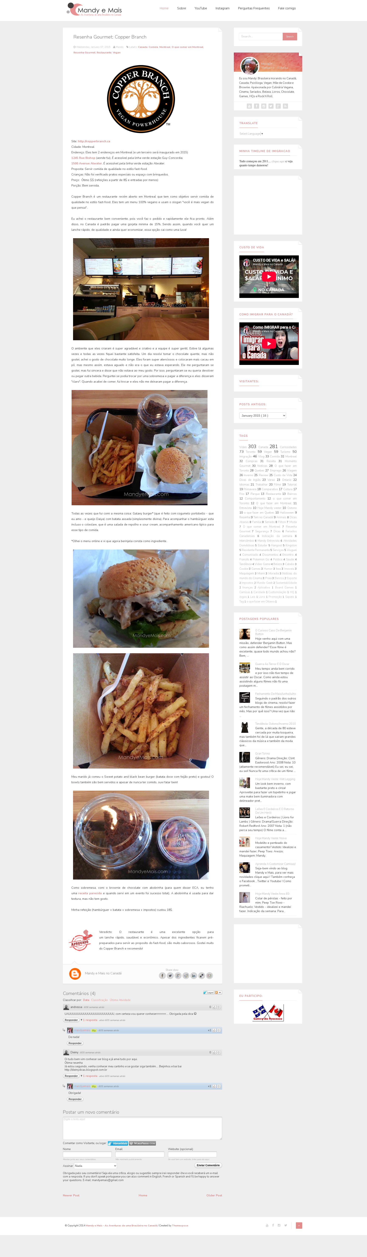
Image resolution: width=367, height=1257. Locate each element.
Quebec (260, 471)
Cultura (288, 489)
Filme (278, 485)
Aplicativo (265, 587)
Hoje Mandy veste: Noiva (271, 838)
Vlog (261, 456)
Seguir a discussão (218, 992)
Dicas (278, 531)
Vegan (116, 52)
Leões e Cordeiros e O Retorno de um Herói (274, 811)
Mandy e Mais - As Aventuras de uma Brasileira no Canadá (122, 1225)
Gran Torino (262, 754)
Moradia (274, 573)
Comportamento (256, 499)
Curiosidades (288, 447)
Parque (256, 494)
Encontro (288, 555)
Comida (153, 47)
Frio (242, 494)
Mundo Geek (265, 583)
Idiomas (245, 485)
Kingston (291, 545)
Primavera (250, 489)
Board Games (285, 587)
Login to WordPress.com (142, 1143)
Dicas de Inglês (250, 480)
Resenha (245, 517)
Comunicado (250, 555)
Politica (278, 559)
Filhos (282, 522)
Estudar (263, 545)
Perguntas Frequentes (254, 8)
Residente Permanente (256, 550)
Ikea (279, 569)
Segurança (262, 531)
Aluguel (292, 550)
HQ (292, 592)
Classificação (99, 1000)
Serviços (278, 550)
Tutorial (292, 485)
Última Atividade (120, 1000)
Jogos (243, 597)
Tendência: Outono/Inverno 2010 (275, 724)
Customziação (277, 592)
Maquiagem (247, 573)
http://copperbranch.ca (94, 141)
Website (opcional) (180, 1149)
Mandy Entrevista (269, 541)
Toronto (252, 452)
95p (94, 1030)
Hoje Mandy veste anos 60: (272, 894)
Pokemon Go (261, 559)
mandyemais (82, 1030)
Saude (290, 559)
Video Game (263, 564)
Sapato (290, 597)
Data (86, 1000)
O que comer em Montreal (187, 47)
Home (164, 8)
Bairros (292, 494)
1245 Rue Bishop (83, 158)
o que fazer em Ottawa (261, 602)
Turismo (286, 452)
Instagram (223, 8)
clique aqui (278, 161)
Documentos (270, 555)
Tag (241, 602)
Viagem (292, 471)
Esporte (292, 578)
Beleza (277, 564)
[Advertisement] (268, 204)
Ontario (287, 480)
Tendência (245, 564)
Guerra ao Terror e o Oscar (272, 664)
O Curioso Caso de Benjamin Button (273, 632)
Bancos (280, 578)
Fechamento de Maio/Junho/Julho (275, 694)
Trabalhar (262, 485)
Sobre (181, 8)
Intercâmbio (247, 541)
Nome (67, 1149)
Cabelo (290, 564)
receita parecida (90, 893)
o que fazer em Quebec (259, 513)
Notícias (263, 466)
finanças (248, 587)
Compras (253, 461)
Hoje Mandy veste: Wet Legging (275, 779)
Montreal (164, 47)
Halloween (287, 513)
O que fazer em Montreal (274, 503)
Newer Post (71, 1195)
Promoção (276, 597)
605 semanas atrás (109, 1030)
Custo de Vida (283, 475)
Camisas (245, 592)
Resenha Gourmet (84, 52)
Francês (244, 559)
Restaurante (104, 52)
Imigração (246, 456)
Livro (262, 597)
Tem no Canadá (264, 517)
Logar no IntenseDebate (118, 1143)
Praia (268, 578)
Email (119, 1149)
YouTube (201, 8)
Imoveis (289, 569)
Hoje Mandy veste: (270, 508)
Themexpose (180, 1225)
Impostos (247, 583)
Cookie (244, 569)
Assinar (68, 1166)
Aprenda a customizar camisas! (275, 864)
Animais (281, 517)
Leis (253, 597)
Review (264, 475)
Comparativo (270, 489)
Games (256, 569)
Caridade (260, 592)
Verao (272, 480)
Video (243, 447)
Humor (268, 569)
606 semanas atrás (94, 1007)
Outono (292, 508)
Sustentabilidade (286, 583)
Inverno (249, 475)
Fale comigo (287, 8)
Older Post (214, 1195)
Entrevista (246, 508)
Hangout (277, 545)
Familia (257, 522)
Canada (142, 47)
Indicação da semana (278, 536)
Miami (261, 573)
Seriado (270, 522)
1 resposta (90, 1020)
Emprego (276, 471)
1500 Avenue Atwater (86, 163)
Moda (293, 522)
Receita (272, 461)
